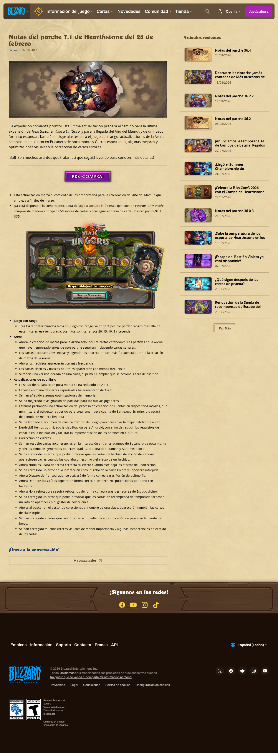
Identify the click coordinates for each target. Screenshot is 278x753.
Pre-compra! (88, 176)
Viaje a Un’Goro (89, 206)
